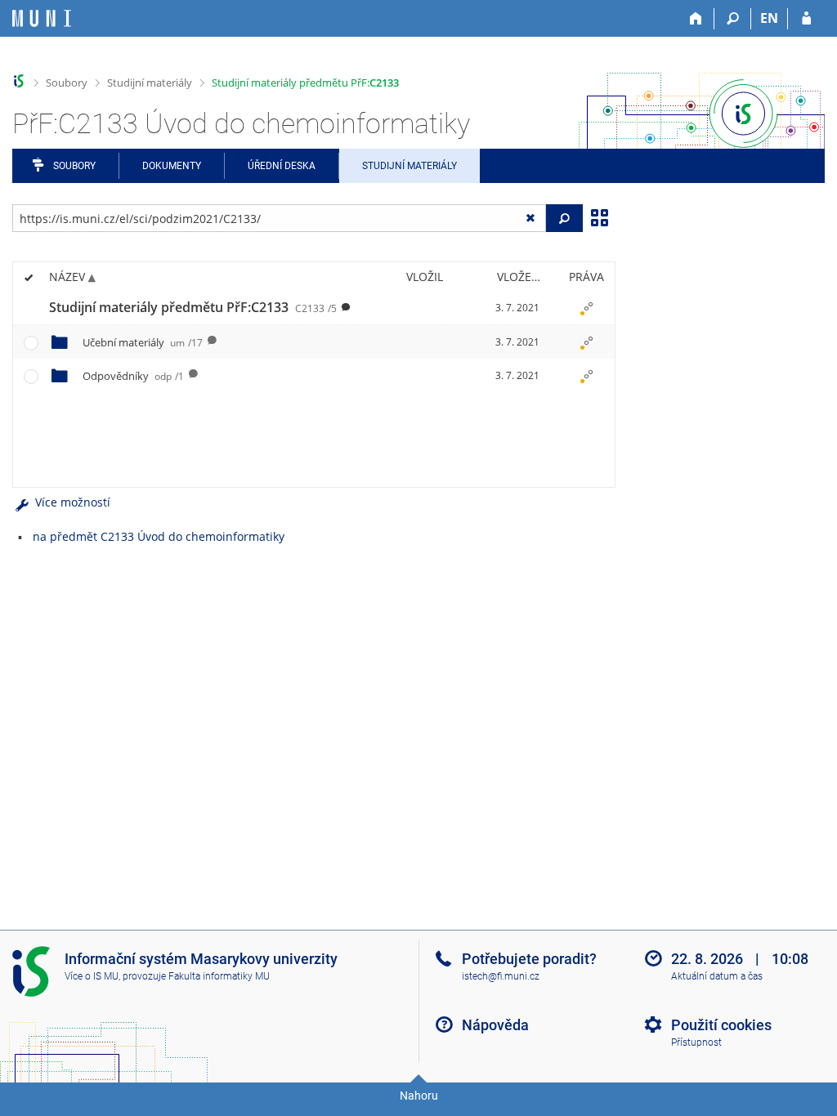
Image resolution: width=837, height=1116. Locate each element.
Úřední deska (282, 166)
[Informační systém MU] (19, 81)
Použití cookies (721, 1024)
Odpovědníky (133, 375)
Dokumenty (171, 166)
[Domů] (696, 18)
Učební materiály (143, 342)
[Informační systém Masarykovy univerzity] (41, 18)
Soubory (66, 82)
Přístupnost (696, 1042)
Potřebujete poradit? (529, 958)
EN (769, 18)
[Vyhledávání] (732, 18)
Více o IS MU (92, 976)
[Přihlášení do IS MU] (806, 18)
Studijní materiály (149, 82)
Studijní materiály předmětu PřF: (305, 82)
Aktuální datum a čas (717, 976)
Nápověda (495, 1024)
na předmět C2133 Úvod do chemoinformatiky (158, 536)
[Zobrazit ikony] (599, 216)
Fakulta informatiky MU (219, 976)
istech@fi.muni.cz (500, 976)
